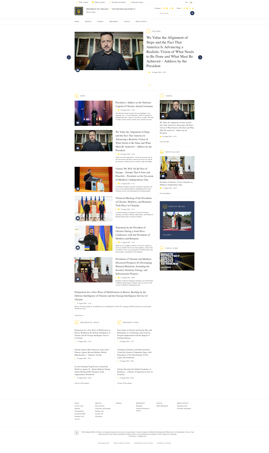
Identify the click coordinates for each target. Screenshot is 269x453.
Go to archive (167, 235)
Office (159, 403)
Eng (191, 2)
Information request (137, 2)
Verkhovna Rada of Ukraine (121, 443)
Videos (119, 403)
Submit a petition (100, 2)
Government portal (103, 443)
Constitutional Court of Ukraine (143, 443)
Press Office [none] (142, 21)
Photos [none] (88, 21)
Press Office (182, 403)
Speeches (77, 408)
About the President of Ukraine (143, 409)
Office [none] (127, 21)
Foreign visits (99, 414)
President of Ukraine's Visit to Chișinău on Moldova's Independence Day (176, 183)
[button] (164, 8)
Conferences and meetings (103, 408)
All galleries (98, 416)
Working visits (99, 411)
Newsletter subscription (119, 2)
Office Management (162, 406)
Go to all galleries (165, 193)
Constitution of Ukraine (164, 443)
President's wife (79, 416)
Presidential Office (80, 414)
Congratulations (79, 411)
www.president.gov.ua (144, 434)
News (77, 403)
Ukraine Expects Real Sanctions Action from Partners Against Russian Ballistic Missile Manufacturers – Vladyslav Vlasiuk (92, 352)
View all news (79, 315)
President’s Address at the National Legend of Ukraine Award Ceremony (134, 104)
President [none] (114, 21)
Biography (139, 406)
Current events (79, 406)
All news (77, 419)
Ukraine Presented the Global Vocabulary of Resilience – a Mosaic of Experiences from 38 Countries (135, 372)
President (140, 403)
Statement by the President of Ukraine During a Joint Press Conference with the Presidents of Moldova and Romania (133, 233)
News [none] (77, 21)
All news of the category (82, 383)
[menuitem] (79, 21)
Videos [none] (100, 21)
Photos (98, 403)
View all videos (164, 142)
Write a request (83, 2)
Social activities (99, 406)
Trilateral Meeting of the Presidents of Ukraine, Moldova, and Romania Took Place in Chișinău (134, 201)
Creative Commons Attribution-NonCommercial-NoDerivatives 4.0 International (160, 432)
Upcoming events (182, 406)
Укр (186, 2)
